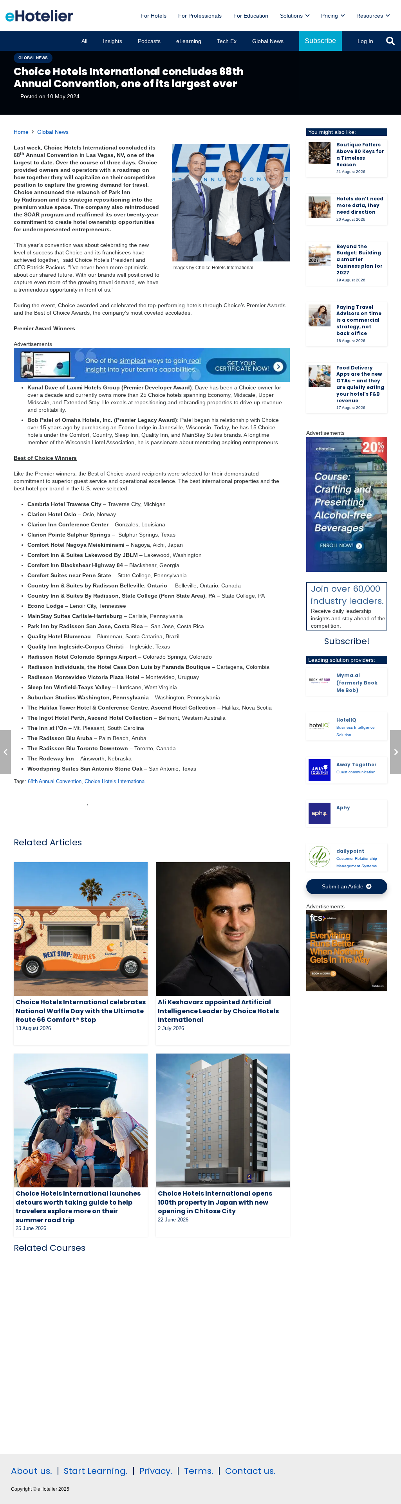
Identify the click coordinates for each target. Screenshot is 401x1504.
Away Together (356, 764)
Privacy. (155, 1471)
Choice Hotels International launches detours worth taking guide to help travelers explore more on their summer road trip (78, 1206)
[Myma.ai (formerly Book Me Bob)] (320, 681)
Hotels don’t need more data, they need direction (359, 205)
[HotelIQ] (320, 726)
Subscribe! (347, 641)
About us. (31, 1471)
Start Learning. (94, 1471)
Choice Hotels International (115, 781)
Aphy (343, 807)
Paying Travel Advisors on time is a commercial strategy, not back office (358, 320)
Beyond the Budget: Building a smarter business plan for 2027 (359, 259)
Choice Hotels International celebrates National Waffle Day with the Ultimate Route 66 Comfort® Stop (81, 1011)
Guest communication (356, 772)
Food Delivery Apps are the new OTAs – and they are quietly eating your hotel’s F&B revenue (360, 384)
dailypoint (350, 851)
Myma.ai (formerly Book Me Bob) (357, 682)
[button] (307, 16)
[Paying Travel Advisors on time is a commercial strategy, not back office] (320, 315)
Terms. (198, 1471)
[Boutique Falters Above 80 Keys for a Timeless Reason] (320, 153)
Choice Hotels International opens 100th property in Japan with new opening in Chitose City (215, 1202)
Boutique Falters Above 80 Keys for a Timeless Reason (360, 154)
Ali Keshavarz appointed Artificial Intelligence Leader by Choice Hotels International (218, 1011)
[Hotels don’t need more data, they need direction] (320, 207)
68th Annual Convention (54, 781)
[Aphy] (320, 814)
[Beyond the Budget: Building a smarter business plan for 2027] (320, 255)
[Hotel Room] (346, 989)
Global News (53, 132)
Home (21, 132)
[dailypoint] (320, 857)
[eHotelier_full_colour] (39, 16)
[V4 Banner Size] (152, 380)
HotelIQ (346, 720)
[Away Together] (320, 770)
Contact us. (250, 1471)
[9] (346, 570)
